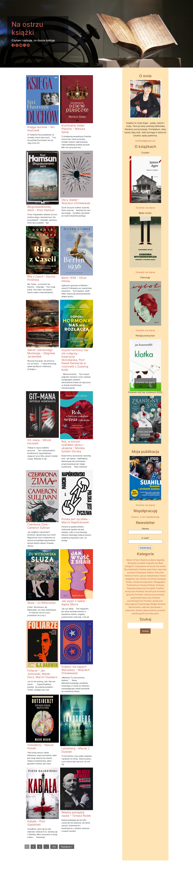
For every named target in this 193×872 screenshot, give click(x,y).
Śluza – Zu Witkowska (41, 602)
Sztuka (139, 610)
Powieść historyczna (145, 594)
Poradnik (150, 588)
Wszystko (154, 613)
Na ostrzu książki (27, 28)
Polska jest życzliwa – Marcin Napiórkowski (75, 520)
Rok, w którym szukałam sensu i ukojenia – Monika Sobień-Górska (73, 446)
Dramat (142, 569)
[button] (132, 360)
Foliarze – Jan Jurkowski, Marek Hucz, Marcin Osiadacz (42, 674)
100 (54, 846)
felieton (150, 572)
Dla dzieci (161, 566)
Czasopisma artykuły (144, 566)
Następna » (66, 846)
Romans (162, 604)
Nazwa (145, 528)
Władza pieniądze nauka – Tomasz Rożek (76, 814)
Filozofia (159, 572)
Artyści (136, 560)
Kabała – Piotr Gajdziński (36, 823)
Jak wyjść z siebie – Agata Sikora (74, 602)
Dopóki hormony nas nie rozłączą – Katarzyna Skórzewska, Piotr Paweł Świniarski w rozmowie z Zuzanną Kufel (74, 359)
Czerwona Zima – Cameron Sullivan (38, 526)
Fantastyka (140, 572)
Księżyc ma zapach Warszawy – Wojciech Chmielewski (75, 670)
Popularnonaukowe (136, 588)
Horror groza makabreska (146, 575)
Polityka (151, 585)
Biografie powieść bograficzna (143, 563)
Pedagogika (159, 582)
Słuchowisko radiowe (139, 607)
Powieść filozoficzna (146, 591)
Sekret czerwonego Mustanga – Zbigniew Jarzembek (41, 353)
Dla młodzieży (131, 569)
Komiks (143, 578)
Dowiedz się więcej (145, 207)
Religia (154, 604)
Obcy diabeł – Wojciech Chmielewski (75, 201)
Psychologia (144, 604)
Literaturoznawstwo (143, 582)
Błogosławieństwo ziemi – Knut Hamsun (40, 208)
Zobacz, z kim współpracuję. (145, 517)
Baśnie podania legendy (153, 560)
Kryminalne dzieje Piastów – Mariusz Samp (73, 129)
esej (149, 569)
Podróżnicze (133, 585)
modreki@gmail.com (145, 140)
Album (129, 560)
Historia (128, 575)
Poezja (143, 585)
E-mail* (145, 538)
